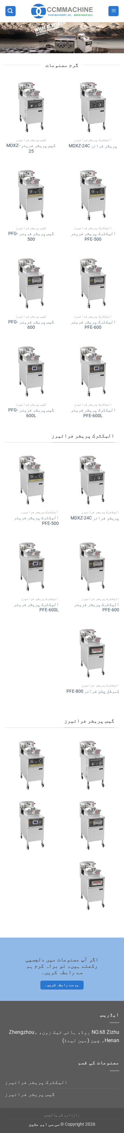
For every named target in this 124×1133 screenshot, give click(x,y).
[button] (113, 11)
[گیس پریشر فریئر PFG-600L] (31, 371)
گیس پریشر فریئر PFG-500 (31, 236)
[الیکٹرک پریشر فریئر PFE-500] (93, 195)
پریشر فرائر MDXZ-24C (93, 145)
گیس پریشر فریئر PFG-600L (31, 412)
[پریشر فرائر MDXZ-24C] (93, 107)
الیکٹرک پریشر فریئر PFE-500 (93, 236)
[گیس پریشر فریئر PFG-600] (31, 283)
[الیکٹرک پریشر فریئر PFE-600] (93, 283)
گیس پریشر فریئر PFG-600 (31, 324)
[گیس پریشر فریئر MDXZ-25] (31, 107)
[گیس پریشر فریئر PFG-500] (31, 195)
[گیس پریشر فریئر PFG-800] (92, 885)
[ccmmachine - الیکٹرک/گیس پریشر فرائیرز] (62, 11)
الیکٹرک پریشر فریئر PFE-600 (93, 324)
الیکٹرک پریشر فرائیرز (36, 1082)
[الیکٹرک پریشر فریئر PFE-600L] (93, 371)
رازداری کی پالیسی (62, 1115)
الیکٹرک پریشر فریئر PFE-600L (93, 412)
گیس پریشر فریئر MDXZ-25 (31, 148)
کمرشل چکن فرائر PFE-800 (92, 691)
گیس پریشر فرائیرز (30, 1094)
